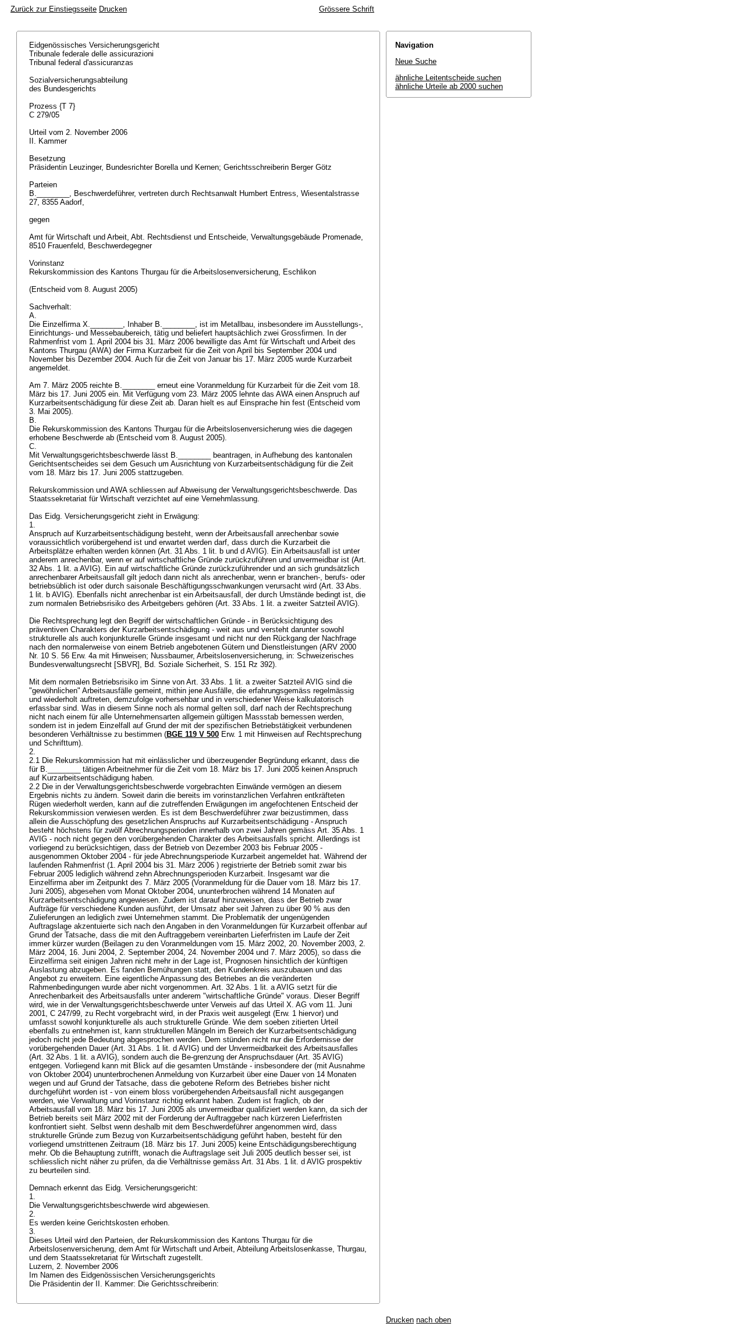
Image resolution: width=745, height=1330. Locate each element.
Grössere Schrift (346, 9)
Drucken (113, 9)
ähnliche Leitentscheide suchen (448, 77)
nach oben (433, 1319)
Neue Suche (416, 61)
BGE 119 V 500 (192, 734)
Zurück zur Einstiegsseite (53, 9)
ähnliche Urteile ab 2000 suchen (449, 86)
